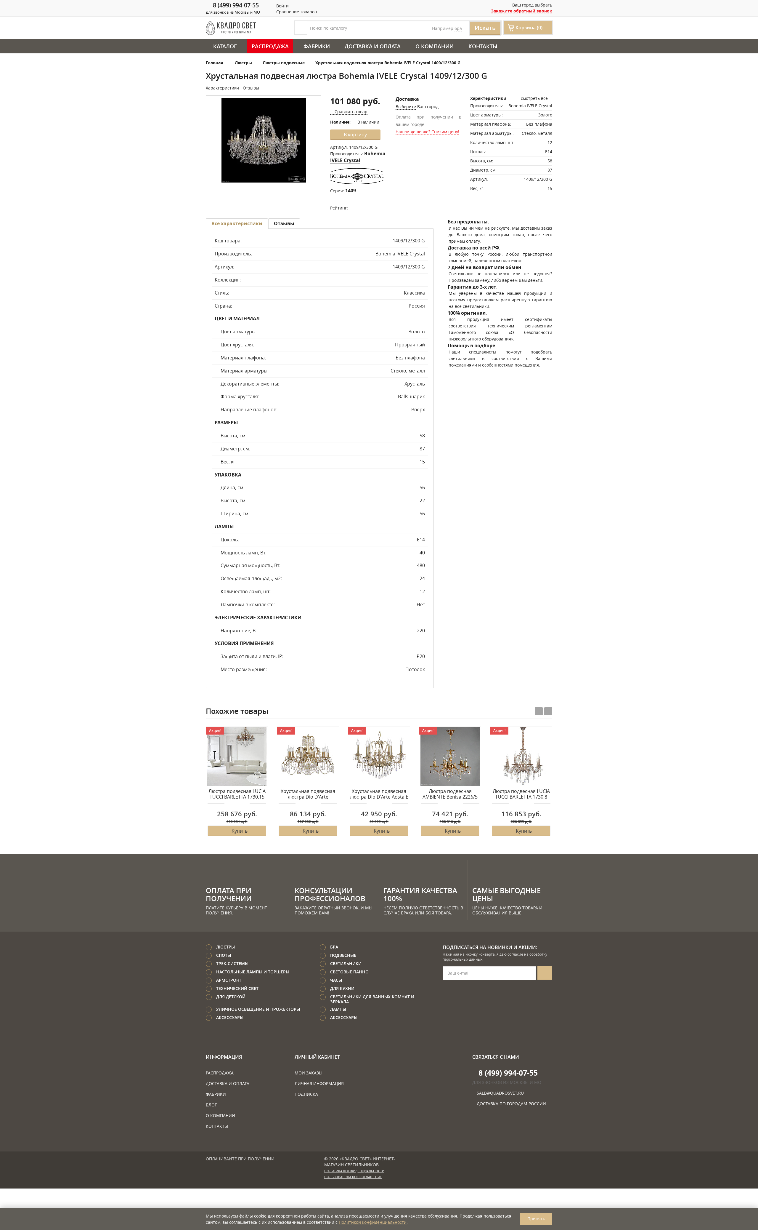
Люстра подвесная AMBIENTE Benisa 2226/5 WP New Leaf (450, 794)
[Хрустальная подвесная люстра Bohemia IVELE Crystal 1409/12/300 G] (263, 140)
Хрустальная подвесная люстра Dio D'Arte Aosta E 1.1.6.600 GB (379, 794)
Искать (485, 28)
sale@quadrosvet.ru (500, 1093)
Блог (211, 1105)
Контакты (482, 46)
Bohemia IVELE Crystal (358, 157)
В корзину (355, 134)
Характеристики (222, 88)
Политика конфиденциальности (354, 1171)
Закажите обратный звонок (521, 11)
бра (458, 28)
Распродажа (270, 46)
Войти (282, 6)
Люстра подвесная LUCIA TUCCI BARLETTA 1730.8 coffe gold (521, 794)
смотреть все (534, 98)
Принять (536, 1218)
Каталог (225, 46)
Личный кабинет (317, 1057)
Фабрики (316, 46)
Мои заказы (308, 1073)
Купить (240, 831)
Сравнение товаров (296, 12)
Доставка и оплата (373, 46)
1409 (350, 190)
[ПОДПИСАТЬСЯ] (544, 973)
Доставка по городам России (511, 1103)
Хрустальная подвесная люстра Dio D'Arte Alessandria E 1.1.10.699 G (308, 794)
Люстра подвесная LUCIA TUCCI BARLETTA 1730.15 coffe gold (237, 794)
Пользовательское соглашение (353, 1177)
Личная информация (319, 1083)
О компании (434, 46)
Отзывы (251, 88)
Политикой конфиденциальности (373, 1222)
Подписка (306, 1094)
